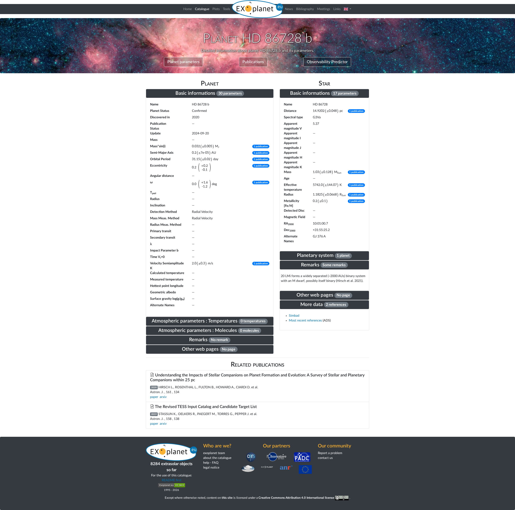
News (289, 9)
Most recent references (306, 320)
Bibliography (305, 9)
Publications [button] (253, 62)
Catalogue (203, 9)
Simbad (294, 315)
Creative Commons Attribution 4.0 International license (297, 497)
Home (187, 9)
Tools (226, 9)
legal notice (211, 467)
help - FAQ (210, 462)
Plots (216, 9)
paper (154, 397)
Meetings (323, 9)
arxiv (163, 397)
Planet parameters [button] (183, 62)
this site (227, 497)
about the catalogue (217, 458)
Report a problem (330, 453)
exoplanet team (214, 453)
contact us (325, 458)
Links (337, 9)
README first (171, 480)
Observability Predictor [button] (327, 62)
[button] (347, 9)
